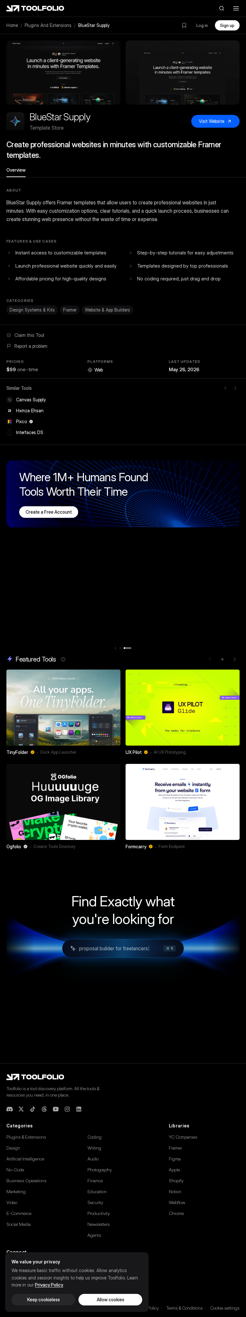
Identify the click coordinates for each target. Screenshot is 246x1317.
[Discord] (9, 1109)
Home (12, 25)
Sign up (227, 25)
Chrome (176, 1213)
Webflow (177, 1202)
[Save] (106, 752)
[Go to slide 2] (120, 648)
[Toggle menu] (236, 8)
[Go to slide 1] (116, 648)
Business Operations (26, 1180)
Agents (94, 1235)
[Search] (221, 8)
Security (95, 1202)
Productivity (98, 1213)
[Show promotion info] (63, 659)
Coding (94, 1137)
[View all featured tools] (222, 659)
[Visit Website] (116, 752)
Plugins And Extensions (48, 25)
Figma (175, 1158)
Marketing (16, 1191)
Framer (70, 309)
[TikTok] (32, 1109)
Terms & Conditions (184, 1308)
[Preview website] (114, 676)
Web (98, 369)
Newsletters (98, 1224)
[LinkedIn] (79, 1109)
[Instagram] (67, 1109)
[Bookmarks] (184, 25)
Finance (95, 1180)
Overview (16, 170)
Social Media (18, 1224)
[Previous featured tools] (210, 659)
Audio (93, 1158)
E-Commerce (18, 1213)
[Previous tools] (225, 388)
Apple (174, 1169)
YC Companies (183, 1137)
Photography (99, 1169)
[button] (63, 72)
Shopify (176, 1180)
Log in (202, 25)
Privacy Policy (49, 1284)
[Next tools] (235, 388)
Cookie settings (225, 1308)
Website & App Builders (107, 309)
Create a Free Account (49, 512)
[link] (63, 714)
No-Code (15, 1169)
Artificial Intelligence (25, 1158)
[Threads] (44, 1109)
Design (13, 1147)
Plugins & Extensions (26, 1137)
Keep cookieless (43, 1299)
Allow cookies (110, 1299)
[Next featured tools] (234, 659)
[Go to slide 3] (127, 648)
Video (11, 1202)
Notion (175, 1191)
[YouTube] (56, 1109)
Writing (94, 1147)
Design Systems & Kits (32, 309)
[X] (21, 1109)
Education (97, 1191)
